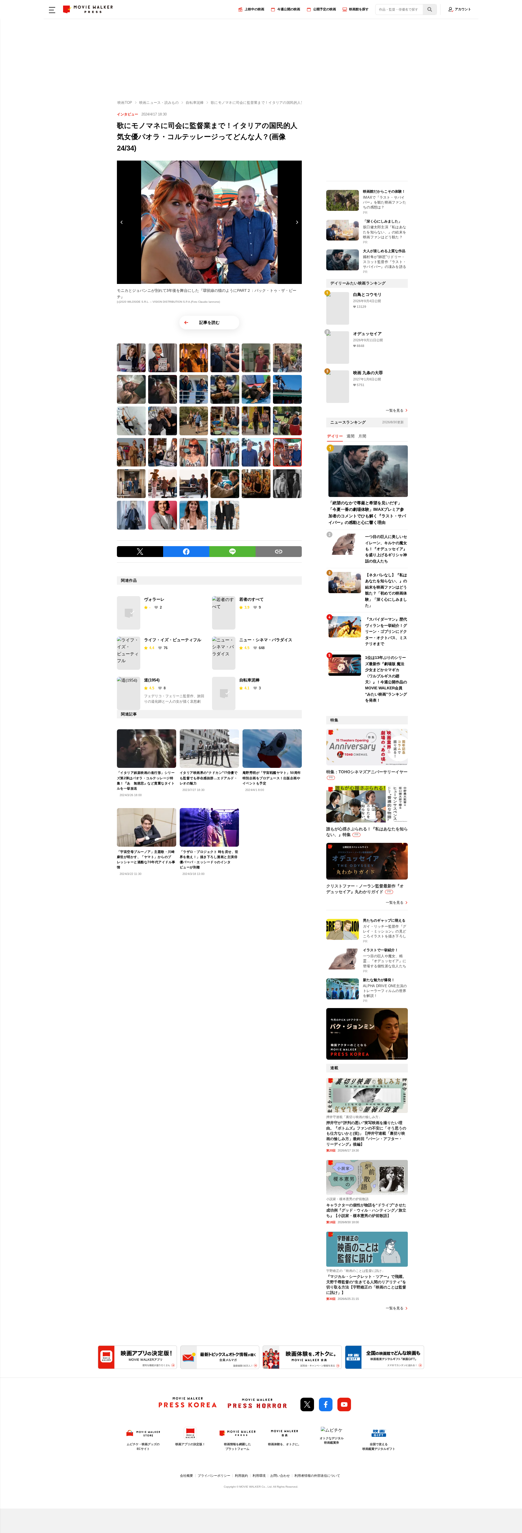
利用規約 (241, 1476)
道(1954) (152, 680)
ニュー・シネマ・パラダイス (265, 639)
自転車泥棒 (249, 680)
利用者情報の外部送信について (317, 1476)
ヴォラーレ (154, 599)
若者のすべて (251, 599)
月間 (362, 436)
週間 (351, 436)
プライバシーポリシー (214, 1476)
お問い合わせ (280, 1476)
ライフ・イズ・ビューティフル (172, 639)
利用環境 (259, 1476)
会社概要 (186, 1476)
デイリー (335, 436)
